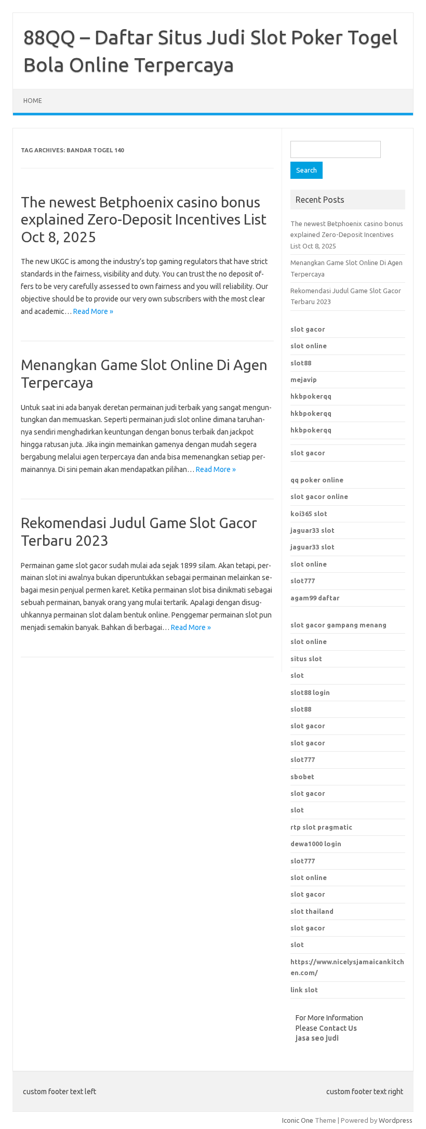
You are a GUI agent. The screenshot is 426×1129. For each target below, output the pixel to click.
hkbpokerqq (310, 396)
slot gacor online (319, 496)
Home (32, 100)
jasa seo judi (317, 1038)
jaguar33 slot (312, 530)
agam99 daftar (315, 597)
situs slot (306, 658)
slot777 (302, 580)
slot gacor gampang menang (338, 624)
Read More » (93, 311)
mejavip (303, 379)
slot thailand (312, 911)
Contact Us (338, 1028)
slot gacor (307, 329)
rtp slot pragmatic (321, 827)
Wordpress (395, 1120)
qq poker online (316, 479)
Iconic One (297, 1120)
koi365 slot (308, 513)
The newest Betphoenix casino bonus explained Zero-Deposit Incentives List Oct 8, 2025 (144, 219)
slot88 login (310, 692)
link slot (304, 989)
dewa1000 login (315, 843)
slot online (308, 345)
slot (297, 675)
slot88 (300, 362)
